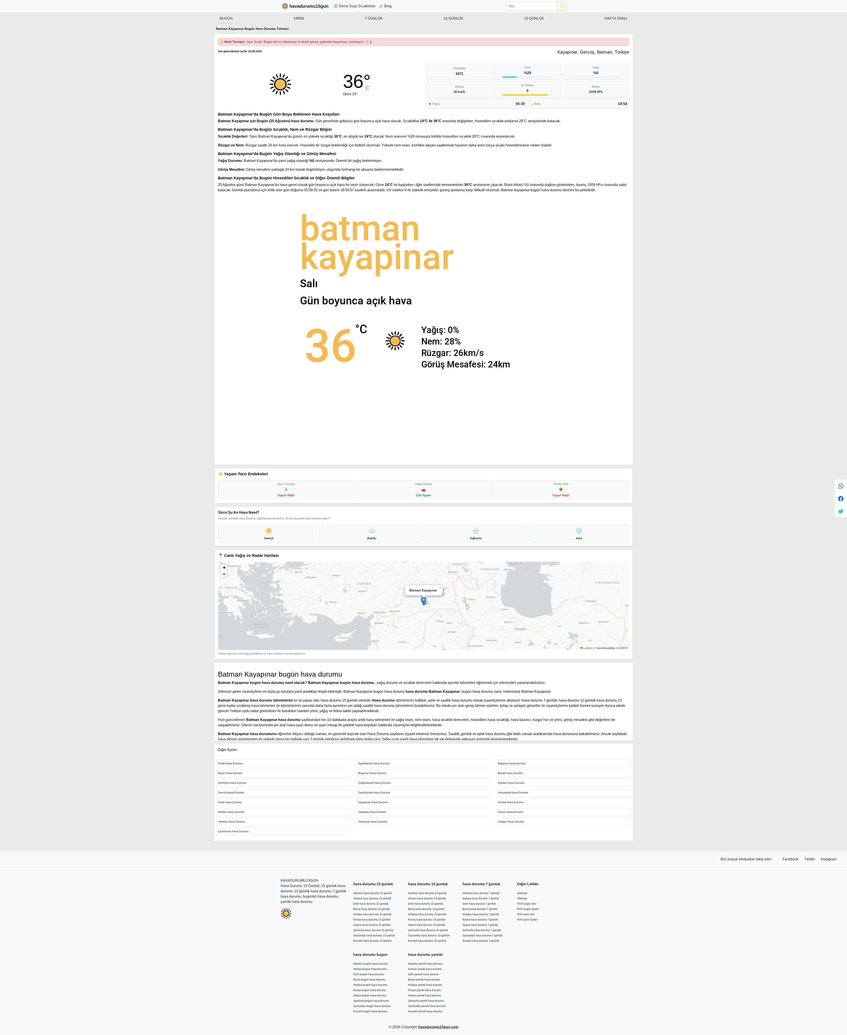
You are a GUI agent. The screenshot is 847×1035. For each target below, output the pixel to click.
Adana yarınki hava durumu (424, 995)
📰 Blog (385, 6)
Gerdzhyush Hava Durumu (374, 792)
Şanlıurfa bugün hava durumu (371, 1000)
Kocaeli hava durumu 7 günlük (481, 940)
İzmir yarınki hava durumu (423, 974)
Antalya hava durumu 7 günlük (481, 914)
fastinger (522, 893)
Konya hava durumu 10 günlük (426, 919)
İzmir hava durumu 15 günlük (370, 903)
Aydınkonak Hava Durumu (374, 763)
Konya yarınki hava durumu (424, 990)
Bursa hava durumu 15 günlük (371, 909)
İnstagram (828, 859)
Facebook (791, 859)
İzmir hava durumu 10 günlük (425, 903)
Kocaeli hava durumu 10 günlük (427, 940)
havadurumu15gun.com (438, 1027)
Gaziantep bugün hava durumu (372, 1006)
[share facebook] (841, 498)
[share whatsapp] (841, 486)
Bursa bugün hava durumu (369, 979)
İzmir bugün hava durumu (368, 974)
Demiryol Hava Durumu (232, 782)
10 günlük (453, 18)
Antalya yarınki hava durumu (425, 984)
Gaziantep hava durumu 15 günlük (374, 935)
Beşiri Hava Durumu (230, 773)
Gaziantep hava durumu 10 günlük (429, 935)
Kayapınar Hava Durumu (373, 802)
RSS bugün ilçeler (528, 909)
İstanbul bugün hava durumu (370, 963)
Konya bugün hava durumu (369, 990)
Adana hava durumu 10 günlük (426, 924)
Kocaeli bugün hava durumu (370, 1011)
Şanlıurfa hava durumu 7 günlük (482, 930)
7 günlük (374, 18)
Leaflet (587, 648)
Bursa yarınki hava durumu (424, 979)
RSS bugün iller (526, 903)
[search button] (561, 6)
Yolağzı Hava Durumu (511, 821)
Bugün (226, 18)
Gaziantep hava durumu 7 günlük (482, 935)
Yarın (298, 18)
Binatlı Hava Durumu (510, 773)
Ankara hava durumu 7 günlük (481, 898)
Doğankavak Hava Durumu (374, 782)
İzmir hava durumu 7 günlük (479, 903)
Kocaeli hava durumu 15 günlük (372, 940)
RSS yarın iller (525, 914)
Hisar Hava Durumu (230, 802)
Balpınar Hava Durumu (512, 763)
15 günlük (534, 18)
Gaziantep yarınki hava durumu (427, 1006)
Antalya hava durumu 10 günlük (427, 914)
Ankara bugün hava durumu (370, 969)
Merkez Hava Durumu (231, 812)
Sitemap (522, 898)
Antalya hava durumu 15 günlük (372, 914)
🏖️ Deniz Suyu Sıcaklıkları (354, 6)
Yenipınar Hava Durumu (372, 821)
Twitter (810, 859)
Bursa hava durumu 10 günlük (426, 909)
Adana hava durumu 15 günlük (371, 924)
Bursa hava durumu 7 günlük (480, 909)
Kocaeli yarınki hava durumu (425, 1011)
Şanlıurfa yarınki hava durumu (426, 1000)
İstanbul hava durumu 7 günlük (481, 893)
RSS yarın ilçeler (527, 919)
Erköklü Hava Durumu (511, 782)
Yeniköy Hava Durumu (231, 821)
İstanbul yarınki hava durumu (425, 963)
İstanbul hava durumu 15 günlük (372, 893)
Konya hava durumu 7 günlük (480, 919)
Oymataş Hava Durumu (372, 812)
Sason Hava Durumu (510, 812)
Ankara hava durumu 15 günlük (372, 898)
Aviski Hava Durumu (230, 763)
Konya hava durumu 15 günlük (371, 919)
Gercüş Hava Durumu (231, 792)
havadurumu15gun (308, 6)
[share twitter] (841, 511)
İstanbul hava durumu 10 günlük (427, 893)
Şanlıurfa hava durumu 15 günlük (373, 930)
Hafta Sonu (616, 18)
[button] (423, 601)
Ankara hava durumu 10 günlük (427, 898)
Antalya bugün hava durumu (370, 984)
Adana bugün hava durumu (369, 995)
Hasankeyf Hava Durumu (513, 792)
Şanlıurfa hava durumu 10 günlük (428, 930)
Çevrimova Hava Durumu (233, 831)
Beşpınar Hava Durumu (372, 773)
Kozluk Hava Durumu (511, 802)
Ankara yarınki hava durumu (425, 969)
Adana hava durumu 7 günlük (480, 924)
